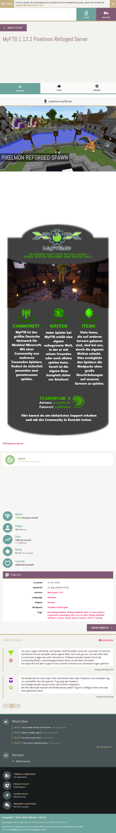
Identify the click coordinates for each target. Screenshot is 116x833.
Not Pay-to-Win (79, 615)
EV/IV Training (95, 617)
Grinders (52, 617)
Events (82, 617)
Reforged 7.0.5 (55, 592)
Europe (51, 602)
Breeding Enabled (57, 612)
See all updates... (104, 746)
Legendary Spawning (59, 615)
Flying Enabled (96, 615)
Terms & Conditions (41, 822)
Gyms (61, 617)
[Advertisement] (58, 62)
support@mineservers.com (29, 5)
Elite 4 (87, 612)
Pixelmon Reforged (58, 607)
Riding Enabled (75, 612)
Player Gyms (71, 617)
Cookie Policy (61, 822)
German (52, 597)
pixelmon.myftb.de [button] (60, 101)
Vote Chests (98, 612)
